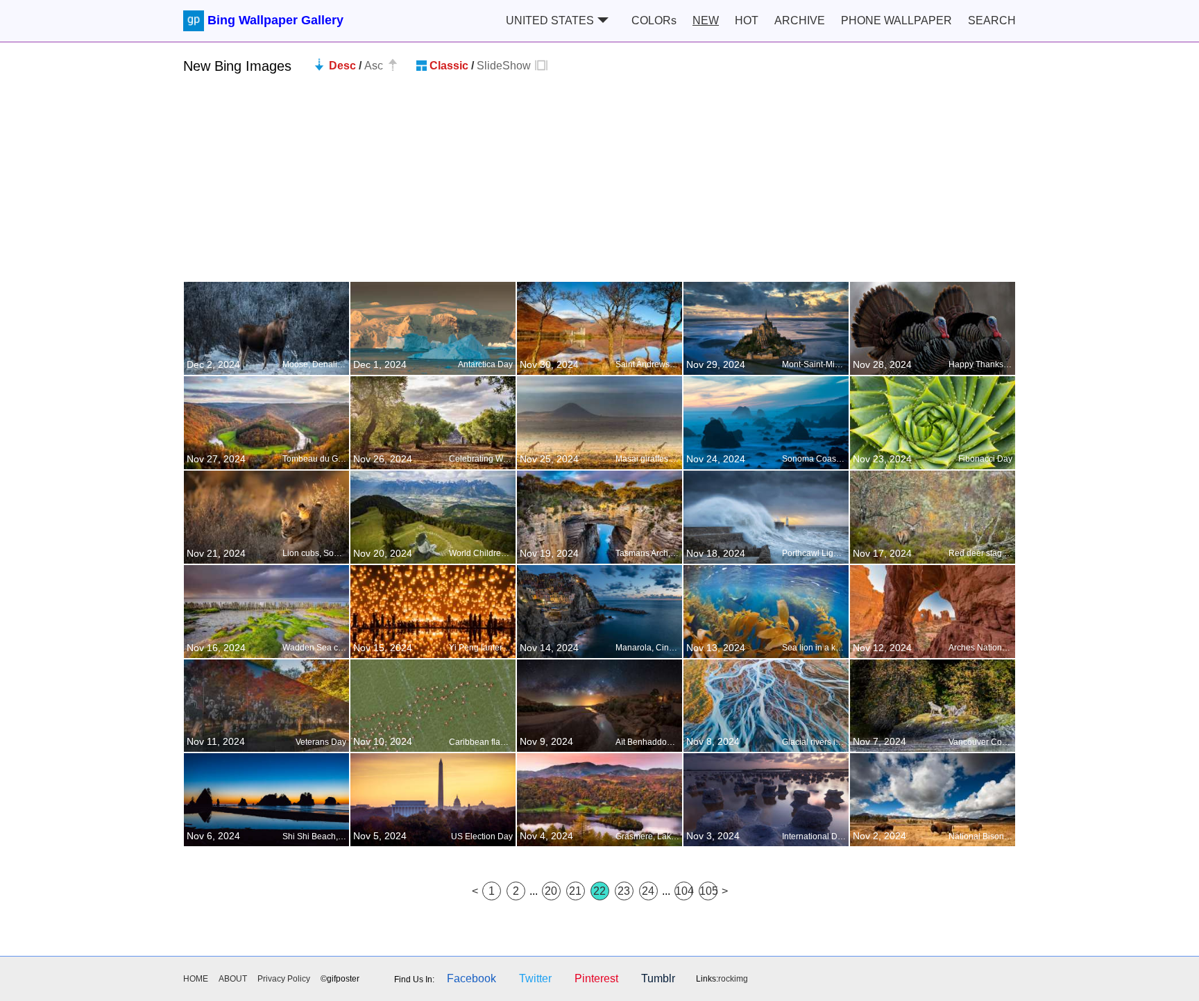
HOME (195, 979)
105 (708, 891)
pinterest (596, 978)
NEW (705, 20)
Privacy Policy (283, 979)
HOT (746, 20)
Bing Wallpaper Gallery (275, 20)
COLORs (654, 20)
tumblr (658, 978)
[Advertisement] (599, 184)
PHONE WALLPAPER (896, 20)
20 (551, 891)
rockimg (733, 979)
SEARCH (992, 20)
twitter (535, 978)
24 (648, 891)
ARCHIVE (799, 20)
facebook (471, 978)
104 (684, 891)
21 (575, 891)
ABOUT (233, 979)
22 (599, 891)
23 (624, 891)
